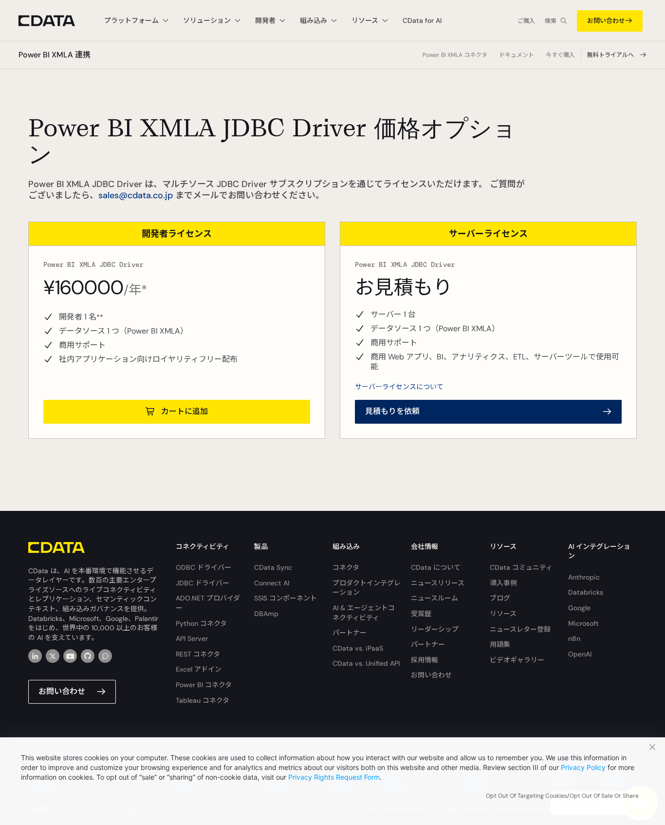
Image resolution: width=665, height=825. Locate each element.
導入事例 (503, 583)
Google (579, 607)
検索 (550, 21)
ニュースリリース (437, 583)
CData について (436, 567)
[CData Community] (105, 656)
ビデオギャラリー (517, 660)
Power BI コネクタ (204, 684)
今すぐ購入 (560, 55)
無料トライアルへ (610, 55)
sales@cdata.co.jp (135, 195)
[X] (52, 656)
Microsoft (583, 623)
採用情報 (424, 660)
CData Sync (273, 567)
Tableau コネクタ (202, 700)
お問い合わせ (606, 21)
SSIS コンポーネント (285, 598)
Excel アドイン (199, 669)
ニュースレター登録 (520, 629)
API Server (192, 638)
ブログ (500, 598)
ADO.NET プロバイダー (208, 603)
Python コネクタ (201, 623)
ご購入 (526, 21)
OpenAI (579, 654)
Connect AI (271, 583)
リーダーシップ (435, 629)
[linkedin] (35, 656)
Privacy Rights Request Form (334, 777)
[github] (87, 656)
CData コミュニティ (521, 567)
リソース (503, 613)
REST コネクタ (198, 654)
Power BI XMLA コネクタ (455, 55)
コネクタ (345, 567)
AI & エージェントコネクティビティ (363, 612)
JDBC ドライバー (202, 583)
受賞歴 (421, 613)
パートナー (349, 632)
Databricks (585, 592)
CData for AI (422, 20)
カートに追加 (184, 411)
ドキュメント (516, 55)
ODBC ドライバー (203, 567)
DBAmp (266, 613)
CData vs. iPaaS (357, 648)
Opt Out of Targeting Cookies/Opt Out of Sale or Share (562, 796)
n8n (574, 638)
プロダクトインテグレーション (366, 588)
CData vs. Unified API (366, 663)
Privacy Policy (583, 767)
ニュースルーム (434, 598)
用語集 (500, 644)
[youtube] (70, 656)
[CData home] (54, 21)
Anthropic (584, 577)
